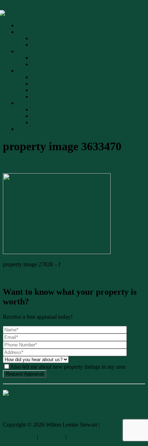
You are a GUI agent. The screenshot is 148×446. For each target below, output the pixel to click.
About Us (43, 109)
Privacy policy (19, 437)
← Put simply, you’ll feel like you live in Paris (55, 276)
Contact (26, 129)
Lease (24, 71)
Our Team (43, 116)
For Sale (41, 38)
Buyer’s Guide (48, 45)
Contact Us (15, 400)
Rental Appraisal (50, 90)
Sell (21, 51)
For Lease (43, 77)
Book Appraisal (49, 64)
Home (24, 25)
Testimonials (46, 122)
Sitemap (77, 437)
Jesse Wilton (53, 164)
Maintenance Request (56, 96)
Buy (22, 32)
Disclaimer (52, 437)
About (24, 103)
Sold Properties (49, 58)
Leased (40, 84)
